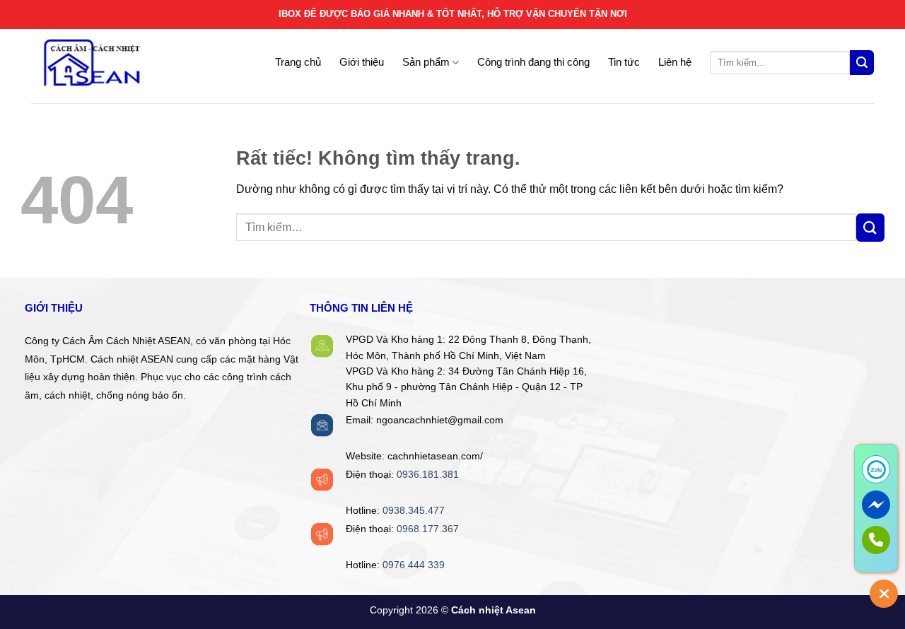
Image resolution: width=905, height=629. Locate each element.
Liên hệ (674, 62)
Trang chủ (298, 62)
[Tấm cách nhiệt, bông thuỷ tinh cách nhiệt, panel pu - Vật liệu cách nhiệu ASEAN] (119, 63)
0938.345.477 (414, 510)
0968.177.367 (428, 529)
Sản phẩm (426, 62)
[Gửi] (862, 62)
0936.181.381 (428, 474)
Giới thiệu (361, 62)
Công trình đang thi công (533, 62)
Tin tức (624, 62)
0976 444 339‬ (414, 565)
